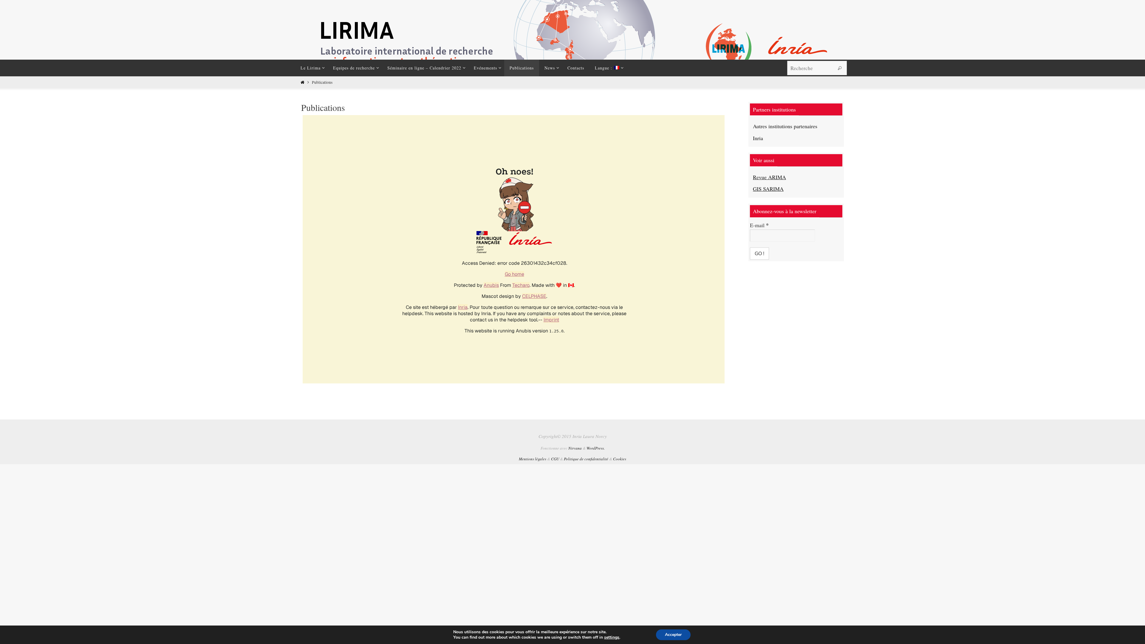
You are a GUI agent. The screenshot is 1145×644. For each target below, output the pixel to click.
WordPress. (596, 448)
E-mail (759, 225)
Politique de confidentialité (586, 459)
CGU (555, 459)
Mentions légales (532, 459)
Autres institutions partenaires (785, 126)
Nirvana (575, 448)
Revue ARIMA (769, 177)
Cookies (619, 459)
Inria (758, 138)
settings (611, 637)
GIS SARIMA (768, 188)
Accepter (673, 634)
